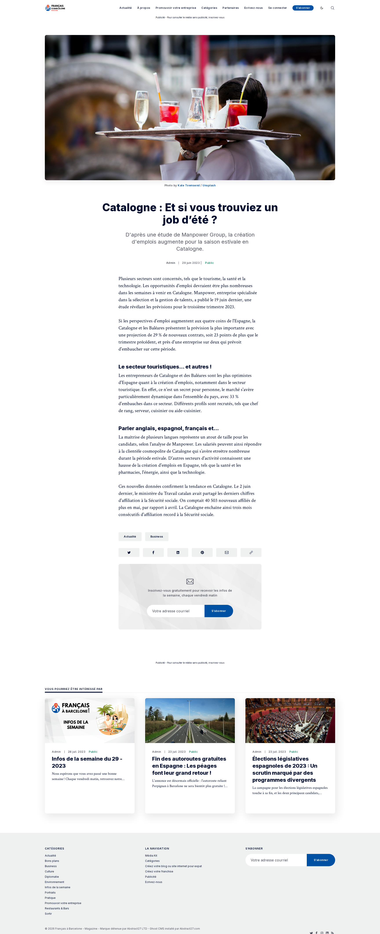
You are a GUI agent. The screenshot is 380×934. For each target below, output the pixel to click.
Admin (170, 262)
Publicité (150, 876)
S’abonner (303, 7)
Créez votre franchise (159, 871)
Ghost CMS (157, 928)
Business (156, 536)
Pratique (50, 897)
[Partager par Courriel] (226, 552)
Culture (49, 871)
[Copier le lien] (251, 552)
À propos (143, 7)
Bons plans (52, 860)
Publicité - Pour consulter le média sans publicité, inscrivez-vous (190, 17)
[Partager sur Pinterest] (202, 552)
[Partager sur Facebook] (153, 552)
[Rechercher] (332, 7)
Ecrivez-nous (253, 7)
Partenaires (231, 7)
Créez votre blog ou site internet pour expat (173, 866)
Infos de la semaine (57, 887)
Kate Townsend (189, 185)
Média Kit (151, 855)
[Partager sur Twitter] (129, 552)
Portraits (50, 892)
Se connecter (277, 7)
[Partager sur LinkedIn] (177, 552)
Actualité (125, 7)
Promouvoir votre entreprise (176, 7)
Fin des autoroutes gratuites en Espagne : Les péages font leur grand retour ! (189, 766)
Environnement (54, 882)
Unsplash (209, 185)
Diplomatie (52, 876)
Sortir (48, 913)
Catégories (209, 7)
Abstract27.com (190, 928)
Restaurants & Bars (57, 908)
